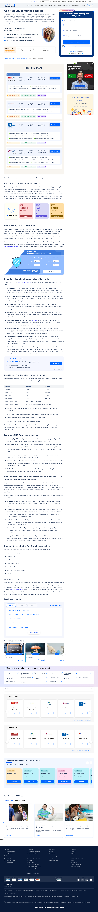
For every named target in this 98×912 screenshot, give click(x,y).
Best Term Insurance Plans (83, 751)
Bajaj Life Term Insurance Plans (66, 739)
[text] (86, 106)
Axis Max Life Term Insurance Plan (49, 739)
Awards (51, 858)
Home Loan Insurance (10, 681)
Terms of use (75, 51)
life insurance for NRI (17, 589)
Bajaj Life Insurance (83, 708)
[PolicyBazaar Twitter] (82, 880)
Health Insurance (10, 860)
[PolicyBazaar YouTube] (91, 880)
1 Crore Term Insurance (11, 673)
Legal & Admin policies (77, 858)
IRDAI (5, 886)
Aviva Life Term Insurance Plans (32, 739)
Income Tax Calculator (32, 856)
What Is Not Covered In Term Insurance (18, 627)
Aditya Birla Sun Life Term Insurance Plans (14, 739)
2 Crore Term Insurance (55, 677)
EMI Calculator (30, 860)
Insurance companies (54, 856)
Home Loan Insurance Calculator (25, 681)
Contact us (74, 862)
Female (72, 20)
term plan (34, 320)
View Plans (52, 271)
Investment (9, 858)
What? (11, 605)
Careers (73, 856)
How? (21, 605)
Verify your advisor (76, 864)
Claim (31, 1)
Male (65, 20)
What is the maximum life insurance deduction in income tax (24, 614)
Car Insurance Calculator (33, 871)
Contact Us (90, 1)
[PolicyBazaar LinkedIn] (86, 880)
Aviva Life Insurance (49, 708)
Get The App (38, 1)
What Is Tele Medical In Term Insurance (18, 610)
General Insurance (10, 851)
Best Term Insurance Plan (25, 674)
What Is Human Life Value (15, 623)
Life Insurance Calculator (38, 677)
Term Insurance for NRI (40, 673)
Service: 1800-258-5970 (68, 1)
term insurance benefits (24, 282)
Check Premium (55, 78)
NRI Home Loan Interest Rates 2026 (77, 826)
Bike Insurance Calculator (33, 873)
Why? (32, 605)
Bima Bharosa (11, 886)
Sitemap (73, 853)
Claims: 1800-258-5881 (80, 1)
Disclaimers (8, 688)
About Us (73, 851)
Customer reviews (53, 853)
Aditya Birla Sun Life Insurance (15, 708)
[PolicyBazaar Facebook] (78, 880)
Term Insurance (12, 58)
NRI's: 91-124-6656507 (55, 1)
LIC (36, 681)
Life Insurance (29, 657)
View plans (14, 781)
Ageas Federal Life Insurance (32, 708)
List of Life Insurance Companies (81, 720)
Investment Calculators (34, 851)
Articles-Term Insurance (22, 58)
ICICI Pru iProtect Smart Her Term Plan (17, 826)
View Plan (55, 363)
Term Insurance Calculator (67, 674)
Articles (51, 851)
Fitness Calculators (33, 853)
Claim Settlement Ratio (84, 677)
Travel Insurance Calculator (33, 868)
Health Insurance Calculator (33, 866)
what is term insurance (25, 178)
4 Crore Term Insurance (45, 775)
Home (6, 58)
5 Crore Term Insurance (62, 775)
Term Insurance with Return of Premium (10, 677)
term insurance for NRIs (11, 246)
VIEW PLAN (26, 216)
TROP (49, 657)
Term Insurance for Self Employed (69, 677)
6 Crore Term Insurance (79, 775)
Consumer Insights (53, 860)
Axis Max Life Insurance (66, 708)
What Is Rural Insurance (15, 618)
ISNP (72, 860)
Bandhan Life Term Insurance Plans (83, 739)
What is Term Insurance (26, 677)
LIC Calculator (53, 681)
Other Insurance (10, 862)
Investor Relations (75, 866)
